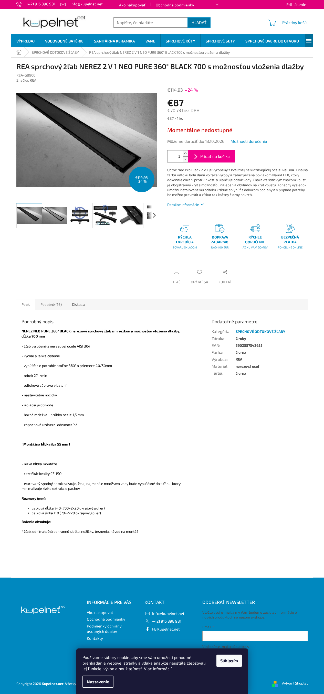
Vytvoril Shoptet (295, 683)
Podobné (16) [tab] (51, 304)
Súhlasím (229, 660)
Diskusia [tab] (78, 304)
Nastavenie (98, 681)
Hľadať (199, 22)
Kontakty (95, 638)
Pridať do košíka (215, 156)
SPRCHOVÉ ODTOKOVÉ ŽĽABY (260, 331)
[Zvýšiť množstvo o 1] (185, 153)
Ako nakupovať (132, 5)
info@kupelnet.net (168, 613)
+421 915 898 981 (166, 621)
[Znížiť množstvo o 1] (185, 159)
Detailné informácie (183, 204)
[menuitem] (25, 41)
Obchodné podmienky (175, 5)
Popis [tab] (26, 304)
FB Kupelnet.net (166, 629)
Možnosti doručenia (249, 141)
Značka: (26, 80)
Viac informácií (158, 668)
